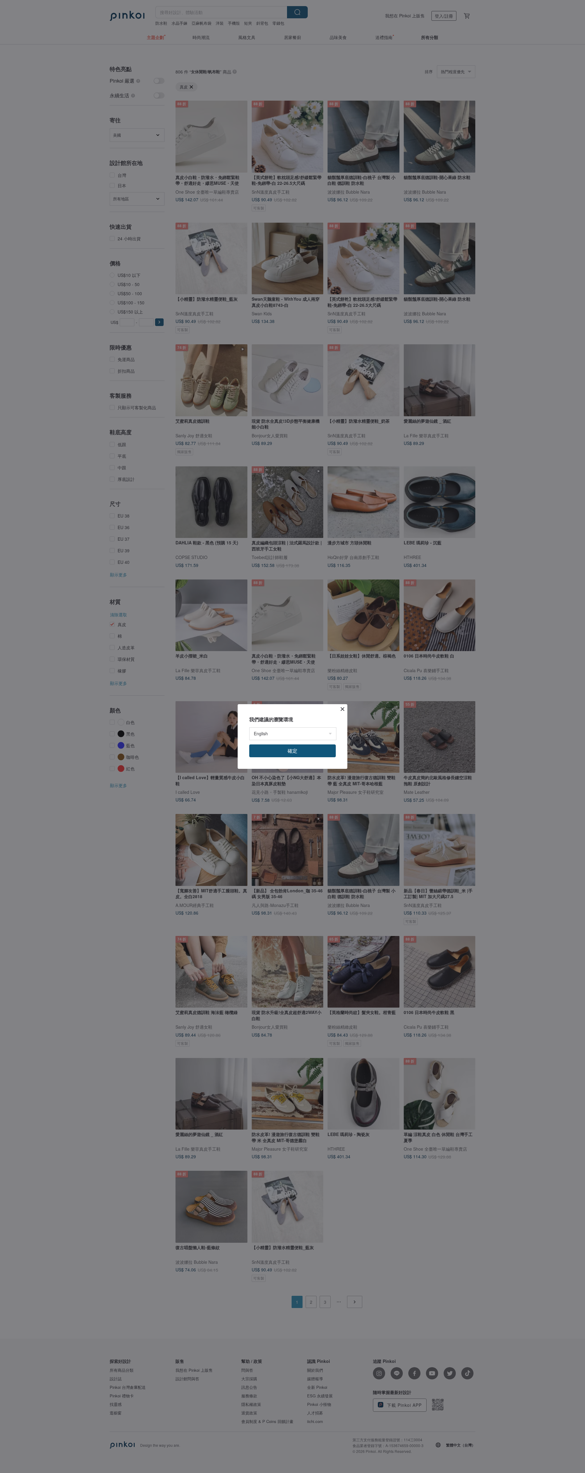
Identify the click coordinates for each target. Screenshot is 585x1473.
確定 (292, 750)
